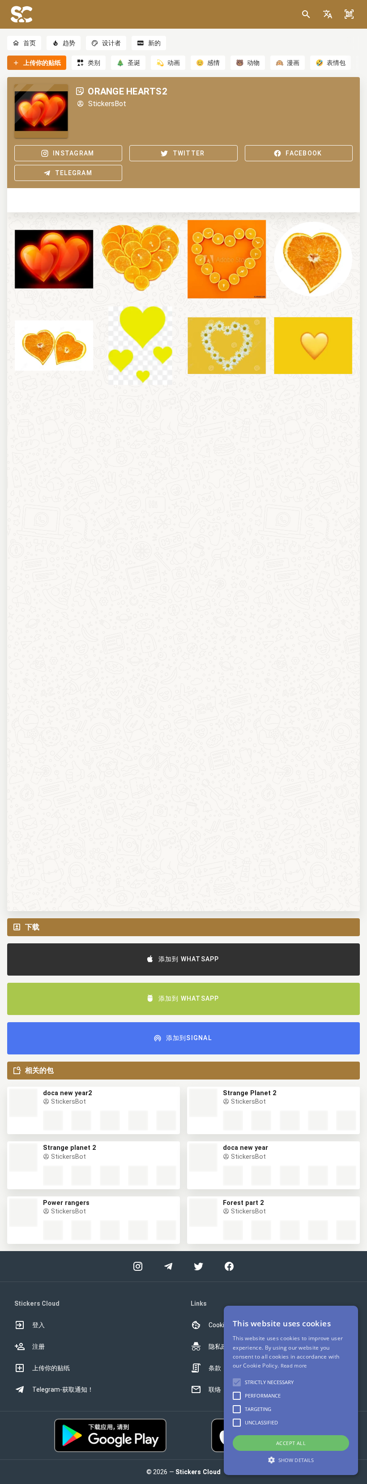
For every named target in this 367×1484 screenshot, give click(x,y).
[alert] (291, 1390)
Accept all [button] (291, 1443)
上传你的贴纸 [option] (51, 1368)
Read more (294, 1365)
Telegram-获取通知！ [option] (63, 1389)
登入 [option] (38, 1325)
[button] (327, 14)
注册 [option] (38, 1346)
